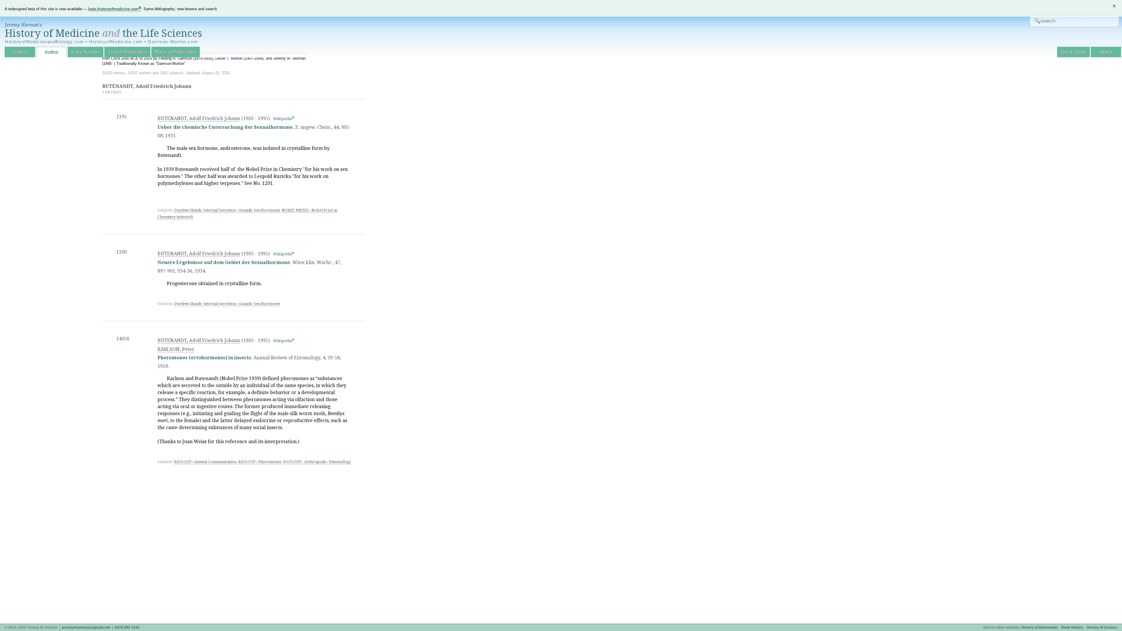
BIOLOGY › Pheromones (259, 462)
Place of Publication (175, 51)
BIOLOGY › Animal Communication (205, 462)
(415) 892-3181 (127, 627)
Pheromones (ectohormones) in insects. (204, 357)
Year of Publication (127, 51)
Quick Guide (1073, 51)
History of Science (1102, 627)
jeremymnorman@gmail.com (86, 627)
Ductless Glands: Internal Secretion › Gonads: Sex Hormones (227, 210)
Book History (1072, 627)
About (1106, 51)
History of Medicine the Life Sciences (103, 33)
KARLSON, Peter (175, 349)
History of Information (1039, 627)
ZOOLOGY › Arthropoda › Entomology (317, 462)
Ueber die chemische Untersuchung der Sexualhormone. (225, 127)
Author (51, 52)
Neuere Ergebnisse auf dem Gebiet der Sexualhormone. (224, 262)
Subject (20, 51)
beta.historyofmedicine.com (113, 9)
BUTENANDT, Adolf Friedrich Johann (198, 118)
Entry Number (85, 51)
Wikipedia (282, 119)
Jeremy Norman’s (23, 25)
